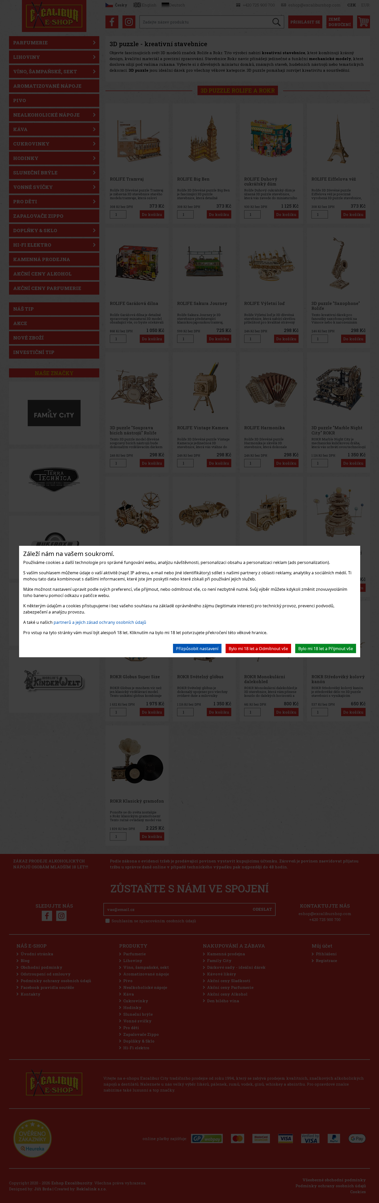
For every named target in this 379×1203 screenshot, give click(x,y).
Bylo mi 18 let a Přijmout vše (325, 648)
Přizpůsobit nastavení (197, 648)
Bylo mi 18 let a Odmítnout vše (258, 648)
